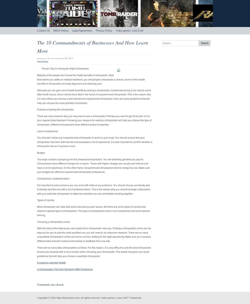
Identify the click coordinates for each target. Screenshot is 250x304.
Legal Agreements (82, 30)
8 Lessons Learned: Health (51, 262)
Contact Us (43, 30)
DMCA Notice (61, 30)
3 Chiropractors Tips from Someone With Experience (65, 269)
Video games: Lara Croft (68, 11)
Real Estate (42, 61)
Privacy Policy (104, 30)
